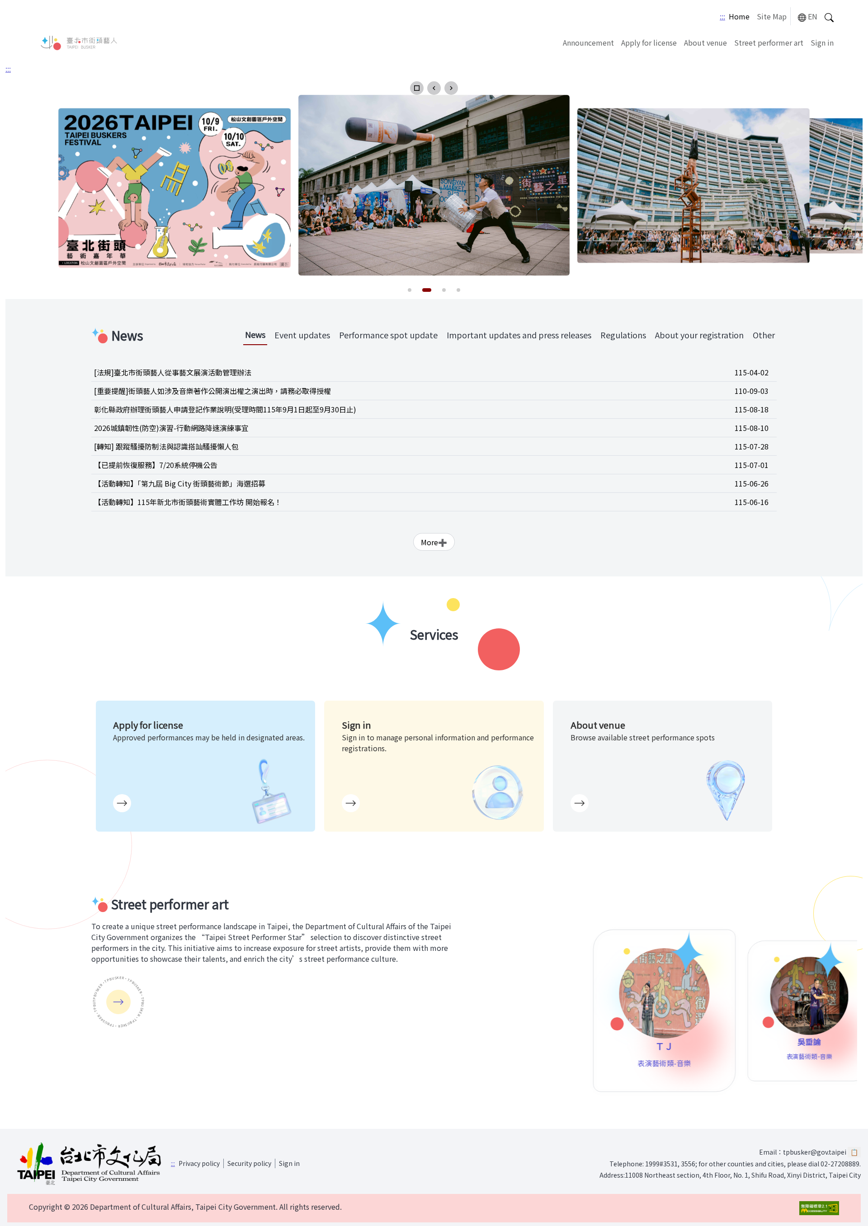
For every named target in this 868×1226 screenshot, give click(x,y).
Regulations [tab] (623, 335)
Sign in (822, 42)
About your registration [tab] (699, 335)
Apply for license (649, 42)
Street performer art (768, 42)
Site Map (772, 16)
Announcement (588, 42)
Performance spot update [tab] (388, 335)
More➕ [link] (434, 542)
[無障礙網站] (819, 1208)
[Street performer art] (118, 1002)
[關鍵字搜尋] (829, 16)
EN (812, 16)
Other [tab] (764, 335)
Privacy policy (199, 1163)
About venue (705, 42)
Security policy (249, 1163)
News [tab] (255, 334)
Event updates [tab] (302, 335)
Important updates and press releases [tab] (519, 335)
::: (722, 16)
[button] (417, 88)
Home (739, 16)
